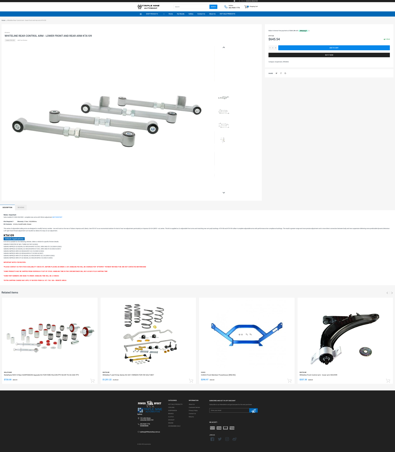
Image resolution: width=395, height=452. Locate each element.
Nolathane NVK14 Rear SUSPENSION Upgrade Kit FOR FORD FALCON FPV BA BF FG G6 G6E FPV (41, 375)
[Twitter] (276, 73)
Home (3, 20)
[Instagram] (227, 439)
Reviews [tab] (21, 207)
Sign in (248, 1)
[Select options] (92, 381)
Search (213, 7)
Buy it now (329, 55)
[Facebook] (281, 73)
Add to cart (334, 48)
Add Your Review (22, 40)
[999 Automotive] (148, 7)
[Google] (285, 73)
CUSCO (203, 372)
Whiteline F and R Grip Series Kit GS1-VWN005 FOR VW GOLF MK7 (128, 375)
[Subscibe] (253, 410)
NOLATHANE (8, 372)
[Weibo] (234, 439)
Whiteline (7, 32)
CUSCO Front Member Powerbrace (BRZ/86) (218, 375)
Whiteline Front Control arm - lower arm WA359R (318, 375)
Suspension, (279, 62)
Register (255, 1)
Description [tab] (7, 207)
